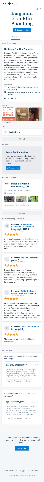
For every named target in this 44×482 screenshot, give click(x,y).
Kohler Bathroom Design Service (23, 292)
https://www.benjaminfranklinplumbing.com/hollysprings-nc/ (23, 93)
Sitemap (22, 471)
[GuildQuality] (10, 4)
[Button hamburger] (40, 4)
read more (25, 377)
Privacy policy (34, 470)
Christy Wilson (14, 364)
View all (8, 122)
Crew (23, 37)
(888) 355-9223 (13, 475)
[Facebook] (5, 98)
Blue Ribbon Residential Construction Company (22, 226)
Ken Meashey (14, 401)
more (35, 317)
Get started (22, 448)
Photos (29, 37)
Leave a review (23, 30)
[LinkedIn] (12, 98)
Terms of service (22, 470)
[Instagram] (15, 98)
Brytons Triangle (28, 257)
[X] (8, 98)
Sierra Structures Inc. (17, 402)
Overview (15, 37)
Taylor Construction (30, 326)
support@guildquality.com (27, 475)
